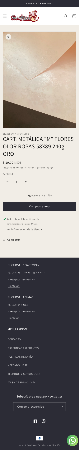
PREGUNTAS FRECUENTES (23, 348)
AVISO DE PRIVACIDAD (21, 382)
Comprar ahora (39, 206)
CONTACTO (14, 339)
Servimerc (32, 445)
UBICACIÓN (14, 286)
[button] (5, 16)
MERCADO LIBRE (18, 365)
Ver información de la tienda (24, 229)
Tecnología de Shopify (49, 445)
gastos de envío (14, 167)
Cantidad (8, 174)
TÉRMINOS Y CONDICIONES (24, 374)
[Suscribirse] (61, 406)
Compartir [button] (13, 239)
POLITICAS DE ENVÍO (20, 356)
